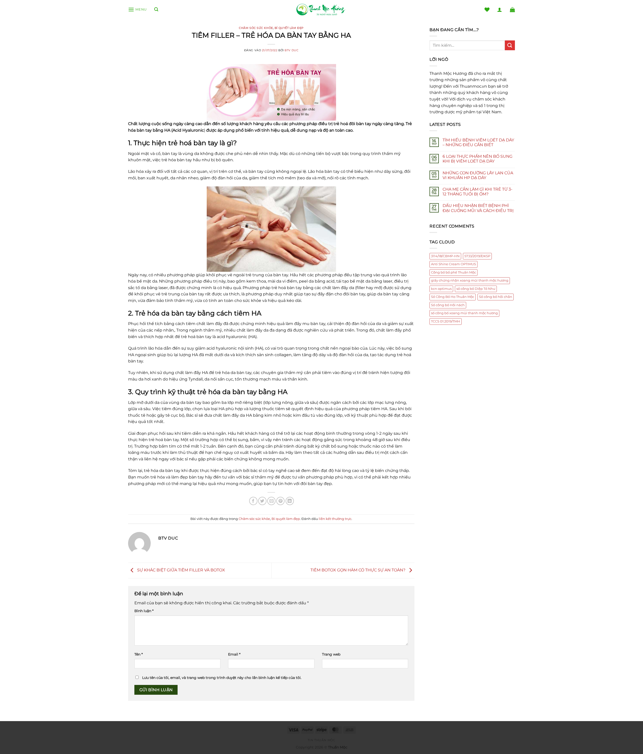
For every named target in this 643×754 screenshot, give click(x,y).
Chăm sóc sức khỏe (256, 28)
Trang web (331, 654)
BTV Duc (291, 50)
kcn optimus (441, 289)
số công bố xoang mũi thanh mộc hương (464, 313)
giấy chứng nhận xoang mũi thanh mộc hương (469, 280)
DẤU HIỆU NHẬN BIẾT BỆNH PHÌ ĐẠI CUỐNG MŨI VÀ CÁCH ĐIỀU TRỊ (478, 208)
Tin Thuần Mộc (322, 740)
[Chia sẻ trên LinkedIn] (290, 501)
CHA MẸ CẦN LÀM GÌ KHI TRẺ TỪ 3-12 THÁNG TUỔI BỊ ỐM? (477, 191)
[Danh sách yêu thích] (487, 9)
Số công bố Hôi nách (448, 305)
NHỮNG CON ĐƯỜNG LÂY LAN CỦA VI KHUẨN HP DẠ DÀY (478, 175)
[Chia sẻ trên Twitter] (262, 501)
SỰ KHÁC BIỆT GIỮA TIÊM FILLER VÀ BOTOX (180, 570)
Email (234, 654)
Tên (138, 654)
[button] (137, 9)
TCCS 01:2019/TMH (445, 321)
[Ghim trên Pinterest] (280, 501)
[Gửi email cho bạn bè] (271, 501)
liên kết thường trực (335, 519)
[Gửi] (510, 45)
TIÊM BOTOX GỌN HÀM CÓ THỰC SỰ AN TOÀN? (358, 570)
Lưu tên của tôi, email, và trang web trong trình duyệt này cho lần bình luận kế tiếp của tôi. (221, 677)
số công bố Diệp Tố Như (475, 289)
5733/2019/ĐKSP (477, 256)
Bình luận (143, 611)
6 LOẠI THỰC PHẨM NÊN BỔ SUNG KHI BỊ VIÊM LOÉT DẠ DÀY (477, 159)
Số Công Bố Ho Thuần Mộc (452, 297)
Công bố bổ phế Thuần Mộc (453, 272)
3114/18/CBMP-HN (445, 256)
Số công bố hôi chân (495, 297)
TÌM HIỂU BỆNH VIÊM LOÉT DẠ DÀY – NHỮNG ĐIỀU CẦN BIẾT (478, 142)
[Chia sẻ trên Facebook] (253, 501)
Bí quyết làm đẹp (289, 28)
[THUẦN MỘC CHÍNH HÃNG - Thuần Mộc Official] (321, 10)
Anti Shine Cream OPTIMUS (453, 264)
